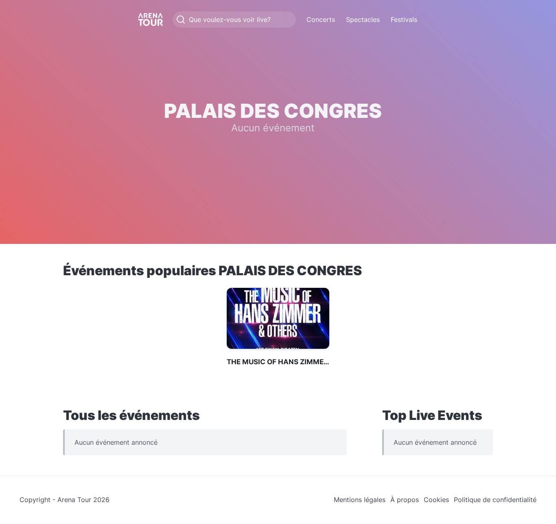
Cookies (436, 500)
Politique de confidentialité (495, 500)
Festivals (404, 19)
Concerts (320, 19)
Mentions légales (359, 500)
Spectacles (363, 19)
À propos (404, 500)
